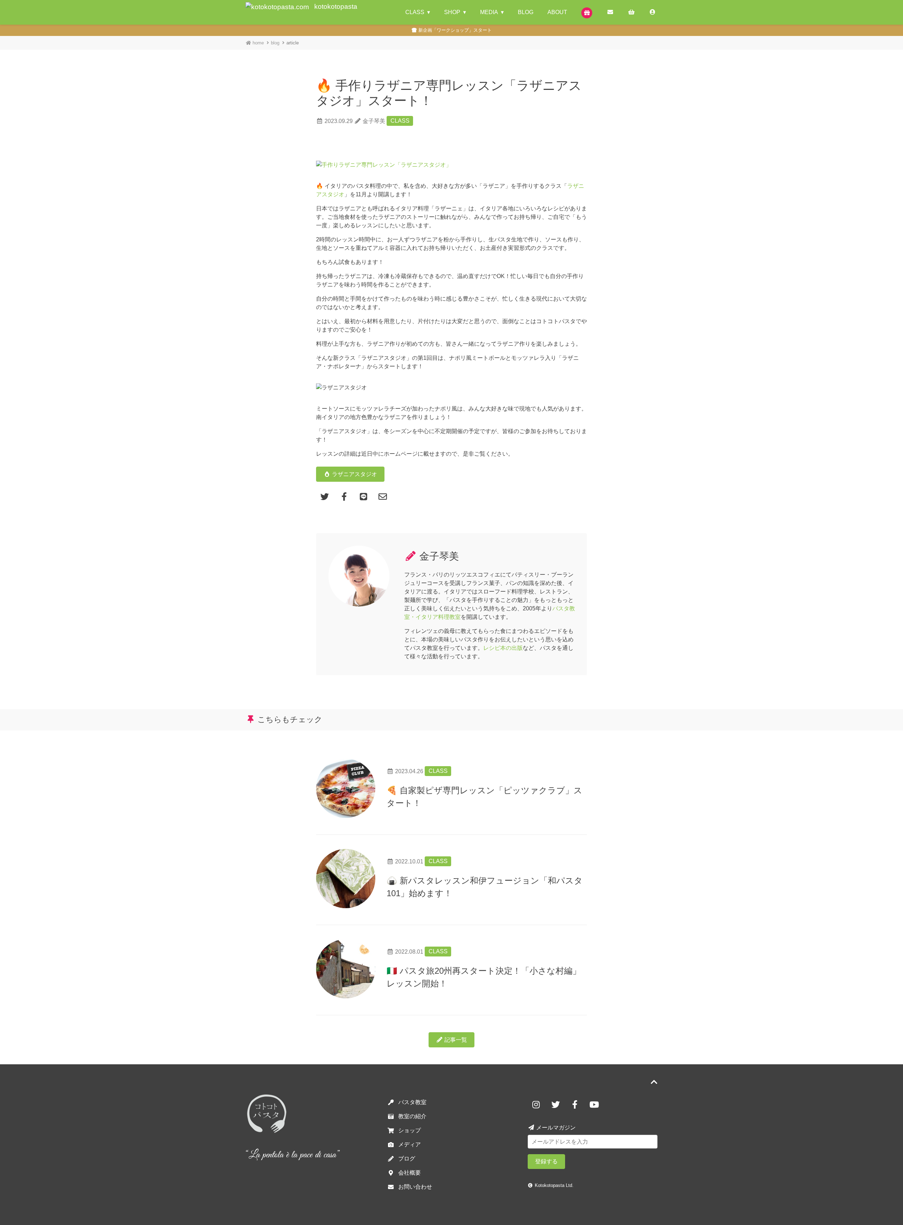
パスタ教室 (412, 1102)
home (257, 42)
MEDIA (489, 12)
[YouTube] (594, 1103)
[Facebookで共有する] (345, 495)
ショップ (409, 1130)
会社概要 (409, 1173)
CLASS (414, 12)
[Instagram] (537, 1103)
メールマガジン (555, 1128)
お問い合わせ (415, 1187)
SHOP (452, 12)
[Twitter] (556, 1103)
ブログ (406, 1159)
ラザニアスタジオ (354, 474)
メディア (409, 1144)
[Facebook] (576, 1103)
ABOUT (557, 12)
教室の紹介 (412, 1116)
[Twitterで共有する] (325, 495)
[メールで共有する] (382, 495)
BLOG (525, 12)
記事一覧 (455, 1040)
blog (275, 42)
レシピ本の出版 (503, 648)
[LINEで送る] (364, 495)
